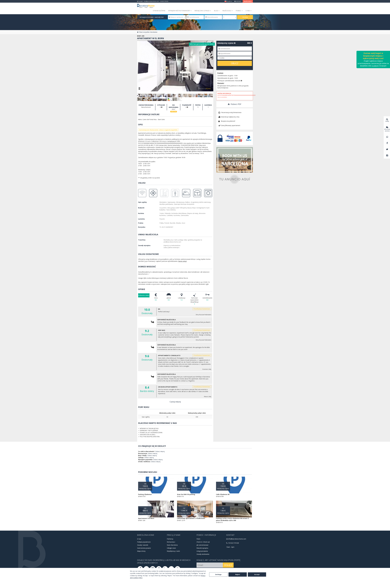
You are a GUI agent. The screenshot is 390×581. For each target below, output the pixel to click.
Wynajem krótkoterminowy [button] (179, 11)
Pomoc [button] (239, 11)
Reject (237, 574)
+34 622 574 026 (233, 543)
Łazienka (141, 219)
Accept (257, 574)
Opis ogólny (142, 202)
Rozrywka (141, 227)
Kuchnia (141, 213)
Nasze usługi (182, 261)
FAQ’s (198, 539)
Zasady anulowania (203, 554)
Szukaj (245, 17)
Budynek (141, 208)
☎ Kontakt (237, 1)
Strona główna (159, 11)
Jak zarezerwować (202, 545)
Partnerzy (170, 539)
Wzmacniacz (171, 542)
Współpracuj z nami (173, 551)
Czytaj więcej (175, 401)
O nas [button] (248, 11)
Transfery (141, 240)
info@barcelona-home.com (237, 539)
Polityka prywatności (144, 542)
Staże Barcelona (172, 545)
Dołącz (228, 565)
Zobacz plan (173, 111)
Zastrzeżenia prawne (144, 548)
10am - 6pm (230, 547)
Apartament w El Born (150, 38)
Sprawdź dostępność (226, 67)
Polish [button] (228, 1)
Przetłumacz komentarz (202, 309)
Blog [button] (216, 11)
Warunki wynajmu (202, 548)
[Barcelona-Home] (146, 4)
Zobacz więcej (160, 451)
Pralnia (140, 223)
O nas (139, 539)
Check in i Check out (203, 542)
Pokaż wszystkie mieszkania (147, 32)
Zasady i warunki (142, 545)
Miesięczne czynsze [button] (202, 11)
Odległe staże (171, 548)
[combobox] (177, 17)
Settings (218, 574)
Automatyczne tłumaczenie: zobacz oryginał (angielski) (158, 130)
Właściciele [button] (247, 1)
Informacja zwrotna (387, 130)
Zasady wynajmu (144, 245)
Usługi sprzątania (202, 551)
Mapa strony (141, 551)
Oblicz (234, 63)
